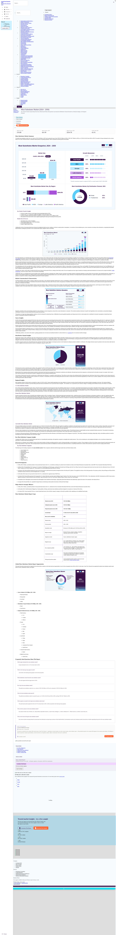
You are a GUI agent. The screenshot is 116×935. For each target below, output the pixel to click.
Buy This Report (19, 768)
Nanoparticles (23, 42)
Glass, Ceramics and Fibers (26, 44)
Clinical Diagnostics (24, 48)
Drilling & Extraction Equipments (27, 66)
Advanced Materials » (25, 38)
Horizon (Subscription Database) (22, 875)
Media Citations (24, 94)
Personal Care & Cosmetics (26, 69)
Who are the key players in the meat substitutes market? (27, 708)
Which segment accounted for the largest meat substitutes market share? (31, 701)
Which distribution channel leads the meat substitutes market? (29, 677)
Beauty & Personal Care (49, 15)
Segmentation (18, 121)
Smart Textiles (23, 43)
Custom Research (19, 872)
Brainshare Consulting (25, 76)
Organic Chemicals (24, 67)
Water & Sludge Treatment (26, 73)
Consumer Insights (24, 78)
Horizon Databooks (24, 79)
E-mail (18, 782)
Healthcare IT (23, 49)
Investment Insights (24, 80)
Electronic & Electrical (49, 18)
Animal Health (23, 53)
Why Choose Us (24, 90)
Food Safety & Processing (26, 35)
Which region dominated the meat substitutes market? (27, 662)
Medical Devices (24, 50)
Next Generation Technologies (26, 62)
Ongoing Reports (24, 101)
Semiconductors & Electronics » (27, 20)
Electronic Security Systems (26, 23)
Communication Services (25, 57)
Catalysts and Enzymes (25, 28)
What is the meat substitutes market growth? (25, 693)
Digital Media (23, 59)
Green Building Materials (25, 40)
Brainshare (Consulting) (20, 871)
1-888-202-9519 (25, 883)
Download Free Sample (23, 125)
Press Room (23, 103)
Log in (19, 105)
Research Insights (24, 100)
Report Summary (19, 117)
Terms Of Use (18, 866)
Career (22, 97)
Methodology (18, 123)
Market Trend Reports (25, 82)
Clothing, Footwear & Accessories (51, 16)
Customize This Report (26, 828)
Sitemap (17, 867)
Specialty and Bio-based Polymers (27, 31)
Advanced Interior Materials (26, 39)
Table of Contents (19, 119)
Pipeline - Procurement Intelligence (27, 84)
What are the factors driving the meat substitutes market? (28, 716)
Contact (22, 95)
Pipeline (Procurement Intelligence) (22, 873)
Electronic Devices (24, 24)
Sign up (19, 106)
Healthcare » (23, 45)
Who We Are (23, 89)
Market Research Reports (25, 81)
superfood (70, 332)
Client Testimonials (24, 92)
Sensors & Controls (24, 26)
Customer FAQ (19, 863)
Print (18, 786)
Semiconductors (24, 25)
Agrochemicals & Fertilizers (26, 64)
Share (18, 779)
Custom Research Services (26, 77)
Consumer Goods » (48, 14)
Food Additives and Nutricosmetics (27, 29)
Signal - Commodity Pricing (26, 85)
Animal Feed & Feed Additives (27, 34)
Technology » (23, 54)
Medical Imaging (24, 51)
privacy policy (62, 776)
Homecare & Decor (48, 19)
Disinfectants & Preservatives (26, 65)
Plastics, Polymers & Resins (26, 72)
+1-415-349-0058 (16, 883)
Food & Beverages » (25, 32)
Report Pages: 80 (20, 749)
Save (18, 784)
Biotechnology (23, 47)
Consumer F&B (48, 17)
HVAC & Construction (25, 60)
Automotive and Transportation (27, 55)
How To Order (19, 864)
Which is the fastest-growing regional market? (26, 669)
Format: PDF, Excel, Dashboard (22, 750)
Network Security (24, 61)
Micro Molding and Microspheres (27, 41)
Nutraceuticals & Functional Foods (27, 36)
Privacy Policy (18, 865)
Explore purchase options (74, 559)
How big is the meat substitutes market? (25, 685)
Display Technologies (25, 22)
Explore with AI (5, 28)
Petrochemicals (23, 70)
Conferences (23, 93)
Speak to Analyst (109, 736)
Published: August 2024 (21, 751)
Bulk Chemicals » (24, 63)
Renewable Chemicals (25, 30)
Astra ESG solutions (25, 86)
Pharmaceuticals (24, 52)
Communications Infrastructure (27, 56)
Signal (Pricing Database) (21, 874)
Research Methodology (25, 91)
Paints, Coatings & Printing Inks (27, 68)
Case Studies (23, 102)
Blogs (22, 104)
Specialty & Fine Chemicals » (26, 27)
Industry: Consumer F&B (21, 752)
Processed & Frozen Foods (26, 37)
